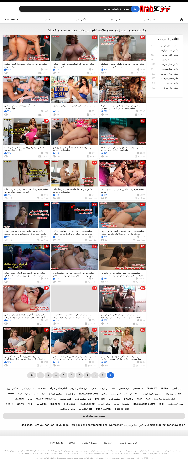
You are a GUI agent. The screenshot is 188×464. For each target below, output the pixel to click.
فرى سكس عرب (83, 398)
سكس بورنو (12, 388)
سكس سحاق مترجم (164, 45)
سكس (104, 393)
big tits (100, 399)
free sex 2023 (122, 409)
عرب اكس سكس (175, 404)
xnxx (161, 404)
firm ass (42, 388)
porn (30, 404)
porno (9, 404)
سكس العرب (104, 404)
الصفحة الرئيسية (181, 19)
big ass (128, 398)
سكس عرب (114, 398)
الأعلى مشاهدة (80, 19)
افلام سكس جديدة (173, 394)
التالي (31, 375)
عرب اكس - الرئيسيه (128, 443)
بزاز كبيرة (70, 393)
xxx (148, 399)
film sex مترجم (85, 409)
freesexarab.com (144, 404)
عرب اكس (177, 388)
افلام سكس (65, 399)
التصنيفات (46, 19)
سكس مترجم (164, 83)
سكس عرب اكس (67, 409)
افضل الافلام (115, 19)
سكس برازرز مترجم (121, 404)
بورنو (29, 399)
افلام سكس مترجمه (107, 388)
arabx (164, 388)
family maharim (103, 409)
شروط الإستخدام (89, 443)
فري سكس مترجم (78, 388)
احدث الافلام (149, 19)
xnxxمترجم (42, 404)
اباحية (93, 388)
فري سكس (124, 388)
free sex (69, 404)
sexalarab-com (88, 393)
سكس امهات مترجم (164, 69)
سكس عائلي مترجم (164, 64)
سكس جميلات (55, 393)
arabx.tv (152, 388)
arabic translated (46, 399)
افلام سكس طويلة (58, 388)
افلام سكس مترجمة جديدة (164, 399)
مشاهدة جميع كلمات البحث (94, 416)
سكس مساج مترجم (164, 59)
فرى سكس (116, 393)
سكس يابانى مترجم (164, 55)
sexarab (55, 404)
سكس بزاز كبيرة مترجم (152, 394)
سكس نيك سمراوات (164, 50)
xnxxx (11, 394)
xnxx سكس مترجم (132, 394)
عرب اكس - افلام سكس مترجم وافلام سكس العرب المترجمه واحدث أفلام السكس (113, 458)
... (40, 375)
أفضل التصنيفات (167, 39)
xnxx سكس (138, 388)
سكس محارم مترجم (164, 74)
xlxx (139, 399)
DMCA (72, 443)
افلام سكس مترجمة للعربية (28, 394)
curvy (20, 404)
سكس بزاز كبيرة (164, 88)
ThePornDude (11, 19)
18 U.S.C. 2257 (56, 443)
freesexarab (87, 404)
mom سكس (19, 399)
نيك (43, 393)
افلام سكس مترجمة (164, 78)
